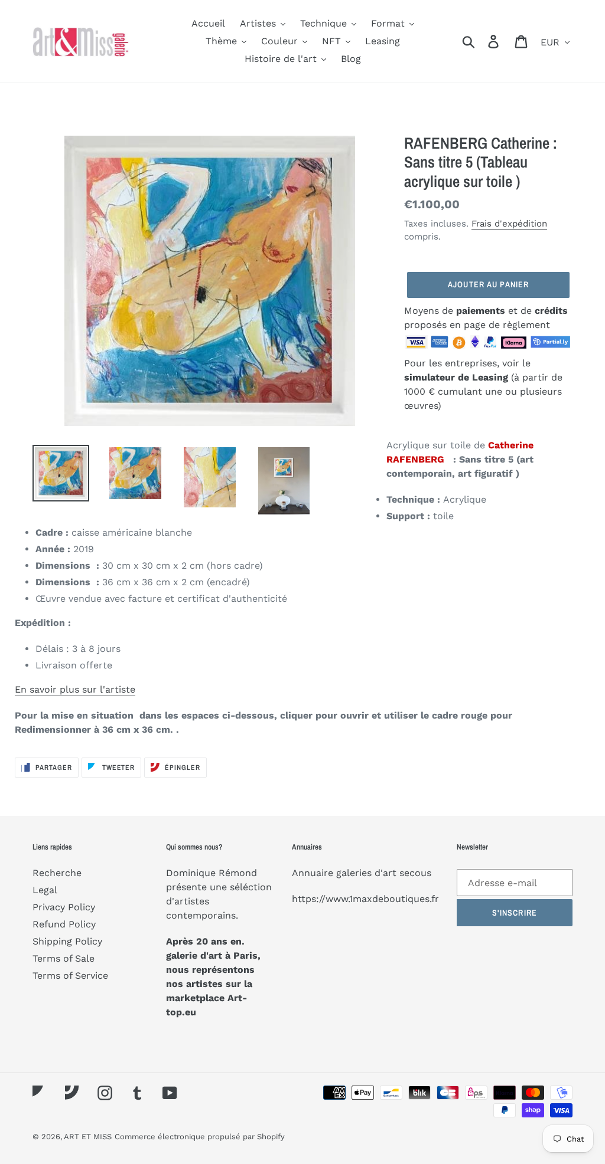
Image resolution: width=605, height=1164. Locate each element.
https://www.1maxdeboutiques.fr (365, 898)
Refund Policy (64, 924)
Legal (44, 890)
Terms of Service (70, 975)
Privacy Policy (63, 907)
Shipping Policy (67, 941)
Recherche (57, 872)
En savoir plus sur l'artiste (75, 689)
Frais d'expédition (509, 223)
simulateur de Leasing (457, 377)
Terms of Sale (63, 958)
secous (415, 872)
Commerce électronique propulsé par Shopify (200, 1136)
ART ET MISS (88, 1136)
